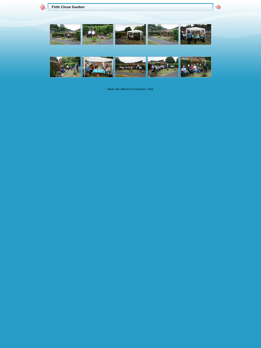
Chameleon (139, 89)
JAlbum (124, 89)
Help (150, 89)
